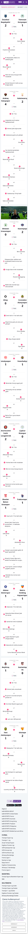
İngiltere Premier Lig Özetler (10, 893)
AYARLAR (14, 930)
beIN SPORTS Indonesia (9, 829)
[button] (9, 2)
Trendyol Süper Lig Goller (9, 886)
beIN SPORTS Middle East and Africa (12, 831)
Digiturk (4, 809)
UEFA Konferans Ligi (8, 853)
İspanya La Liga (6, 860)
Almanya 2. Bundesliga (8, 867)
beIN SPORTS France (8, 816)
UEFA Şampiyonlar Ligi (8, 848)
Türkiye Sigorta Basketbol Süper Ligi (12, 876)
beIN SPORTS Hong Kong (9, 821)
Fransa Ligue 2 (6, 870)
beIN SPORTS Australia (8, 819)
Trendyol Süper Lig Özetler (10, 888)
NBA (3, 879)
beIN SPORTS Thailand (8, 824)
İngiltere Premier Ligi (8, 845)
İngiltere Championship (9, 865)
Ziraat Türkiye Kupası (8, 843)
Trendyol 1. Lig (6, 840)
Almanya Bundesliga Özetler (10, 896)
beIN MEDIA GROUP (8, 811)
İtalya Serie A (5, 862)
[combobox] (8, 7)
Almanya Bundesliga (8, 855)
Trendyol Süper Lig (7, 838)
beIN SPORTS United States (10, 814)
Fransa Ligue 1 (6, 857)
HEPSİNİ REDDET (14, 927)
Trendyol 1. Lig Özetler (8, 891)
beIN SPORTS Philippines (9, 826)
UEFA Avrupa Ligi (7, 850)
